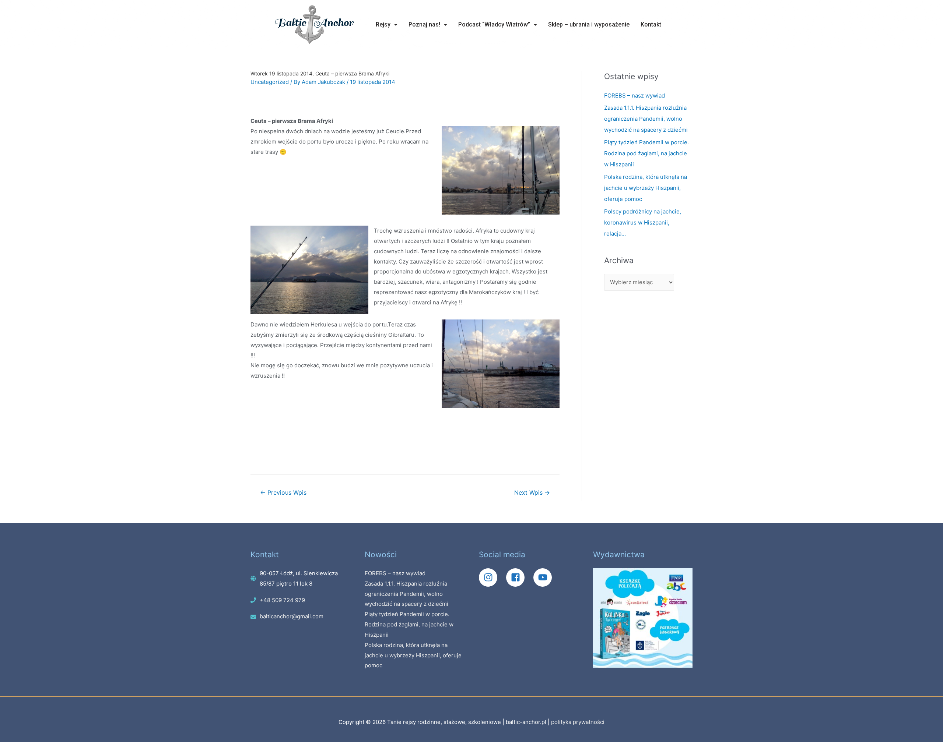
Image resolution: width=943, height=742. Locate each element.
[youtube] (544, 577)
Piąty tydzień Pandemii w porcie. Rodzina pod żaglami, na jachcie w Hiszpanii (646, 153)
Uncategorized (269, 81)
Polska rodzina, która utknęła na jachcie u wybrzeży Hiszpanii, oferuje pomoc (645, 187)
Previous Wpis (283, 492)
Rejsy (383, 24)
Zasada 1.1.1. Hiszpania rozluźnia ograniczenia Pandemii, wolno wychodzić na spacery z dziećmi (646, 118)
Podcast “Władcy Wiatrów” (494, 24)
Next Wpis (532, 492)
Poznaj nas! (424, 24)
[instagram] (492, 577)
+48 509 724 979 (282, 600)
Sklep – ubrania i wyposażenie (589, 24)
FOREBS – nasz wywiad (634, 95)
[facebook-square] (519, 577)
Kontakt (651, 24)
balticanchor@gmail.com (291, 616)
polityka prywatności (577, 721)
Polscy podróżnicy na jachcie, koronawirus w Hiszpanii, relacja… (642, 222)
